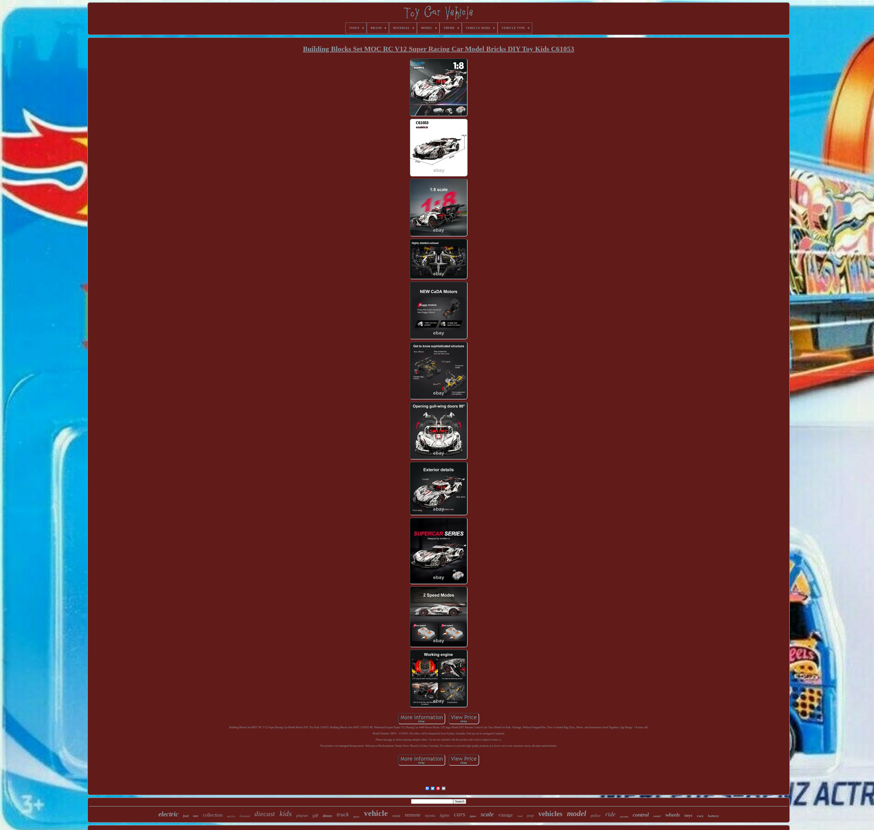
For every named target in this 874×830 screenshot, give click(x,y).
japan (473, 816)
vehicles (550, 814)
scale (487, 814)
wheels (673, 815)
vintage (505, 815)
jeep (530, 815)
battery (713, 816)
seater (657, 816)
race (700, 816)
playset (302, 815)
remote (412, 815)
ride (610, 814)
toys (688, 815)
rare (195, 816)
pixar (356, 816)
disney (327, 816)
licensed (245, 816)
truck (343, 814)
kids (285, 814)
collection (213, 815)
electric (168, 814)
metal (396, 816)
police (596, 815)
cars (459, 814)
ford (185, 816)
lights (444, 815)
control (641, 815)
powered (624, 816)
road (519, 816)
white (231, 816)
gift (315, 815)
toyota (430, 815)
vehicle (376, 813)
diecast (264, 814)
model (576, 813)
